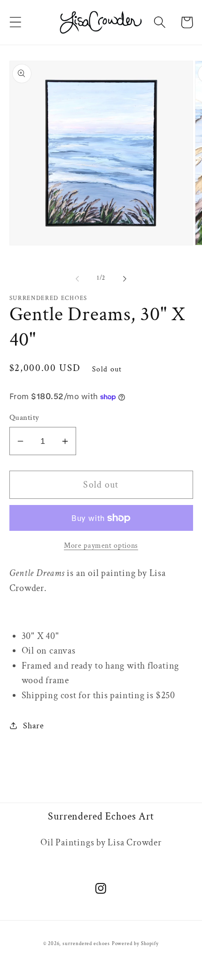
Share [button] (33, 725)
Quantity (24, 417)
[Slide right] (125, 278)
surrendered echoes (85, 943)
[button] (15, 22)
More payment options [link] (101, 545)
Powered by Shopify (135, 943)
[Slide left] (77, 278)
